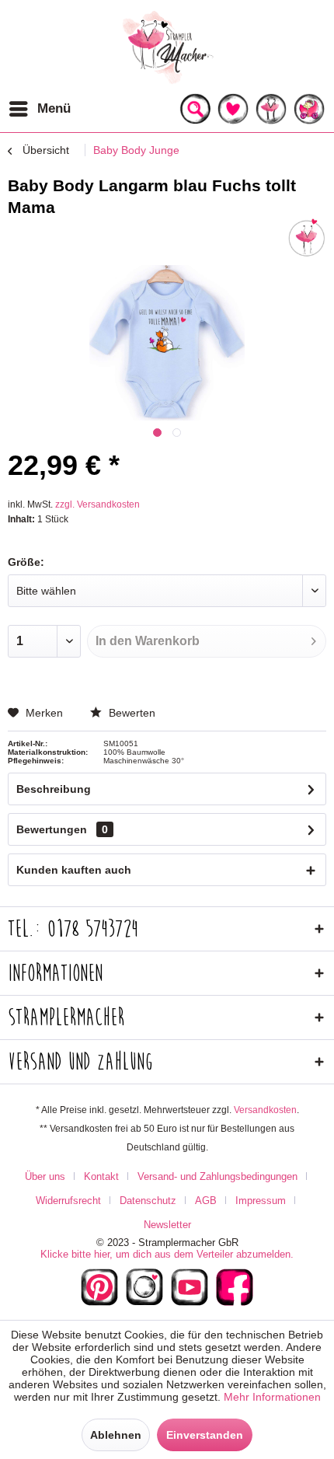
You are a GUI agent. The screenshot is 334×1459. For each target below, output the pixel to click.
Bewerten (130, 713)
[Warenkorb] (309, 108)
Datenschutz (148, 1200)
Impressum (260, 1200)
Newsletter (167, 1224)
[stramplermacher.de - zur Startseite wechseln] (167, 47)
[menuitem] (39, 108)
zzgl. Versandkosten (97, 504)
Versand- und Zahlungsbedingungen (217, 1176)
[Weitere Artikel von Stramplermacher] (306, 237)
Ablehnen (115, 1435)
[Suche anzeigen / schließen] (194, 108)
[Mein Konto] (271, 108)
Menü (54, 108)
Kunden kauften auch (73, 870)
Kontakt (101, 1176)
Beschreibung (53, 789)
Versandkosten (265, 1110)
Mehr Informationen (272, 1397)
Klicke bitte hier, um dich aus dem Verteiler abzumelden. (167, 1254)
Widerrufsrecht (68, 1200)
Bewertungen (51, 829)
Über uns (45, 1176)
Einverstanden (204, 1435)
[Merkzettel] (233, 108)
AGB (206, 1200)
